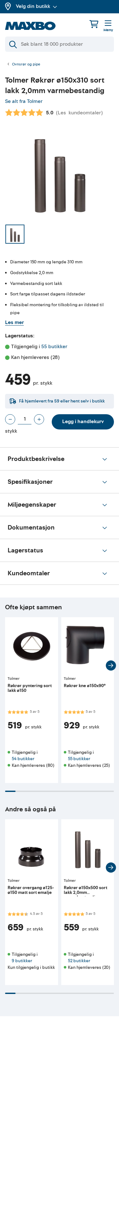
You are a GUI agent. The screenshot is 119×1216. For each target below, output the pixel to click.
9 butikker (22, 961)
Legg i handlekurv (83, 421)
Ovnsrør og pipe (26, 64)
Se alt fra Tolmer (24, 101)
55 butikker (54, 346)
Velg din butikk (33, 6)
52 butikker (79, 961)
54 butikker (23, 759)
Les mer (14, 322)
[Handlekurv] (93, 24)
